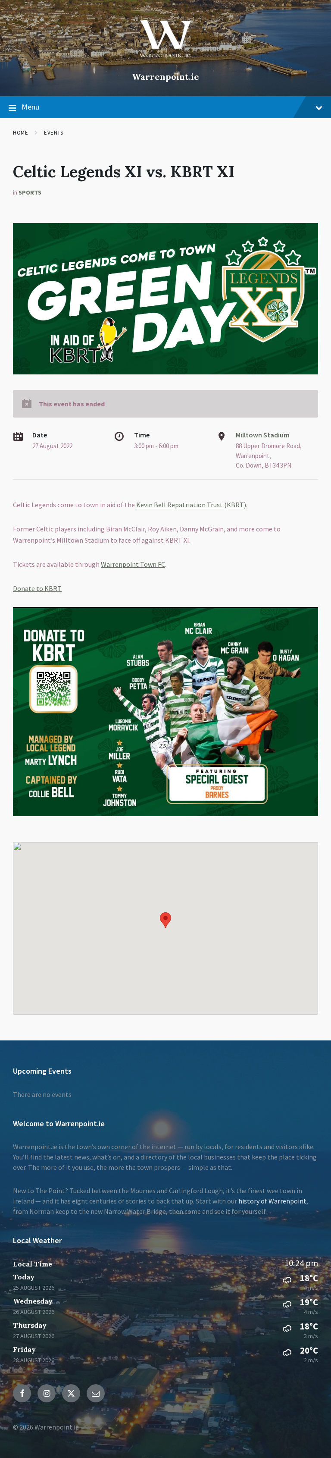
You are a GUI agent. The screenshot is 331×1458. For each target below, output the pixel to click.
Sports (30, 192)
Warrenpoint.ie (165, 76)
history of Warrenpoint (272, 1201)
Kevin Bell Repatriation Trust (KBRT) (191, 504)
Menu (30, 107)
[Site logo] (165, 62)
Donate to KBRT (37, 588)
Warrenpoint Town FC (133, 564)
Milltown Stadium (263, 434)
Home (20, 132)
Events (53, 132)
